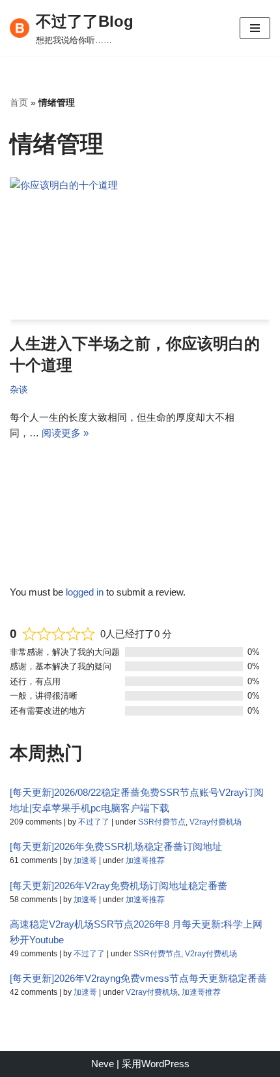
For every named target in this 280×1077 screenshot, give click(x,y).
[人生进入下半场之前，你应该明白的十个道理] (140, 248)
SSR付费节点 (162, 822)
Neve (102, 1063)
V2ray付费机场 (215, 822)
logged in (85, 592)
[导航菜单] (255, 28)
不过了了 (93, 822)
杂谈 (19, 390)
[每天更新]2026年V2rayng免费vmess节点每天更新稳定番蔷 (138, 978)
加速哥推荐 (145, 860)
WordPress (165, 1063)
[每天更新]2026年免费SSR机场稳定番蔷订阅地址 (116, 846)
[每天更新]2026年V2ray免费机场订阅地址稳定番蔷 (118, 885)
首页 (19, 102)
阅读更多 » (65, 432)
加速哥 (85, 860)
